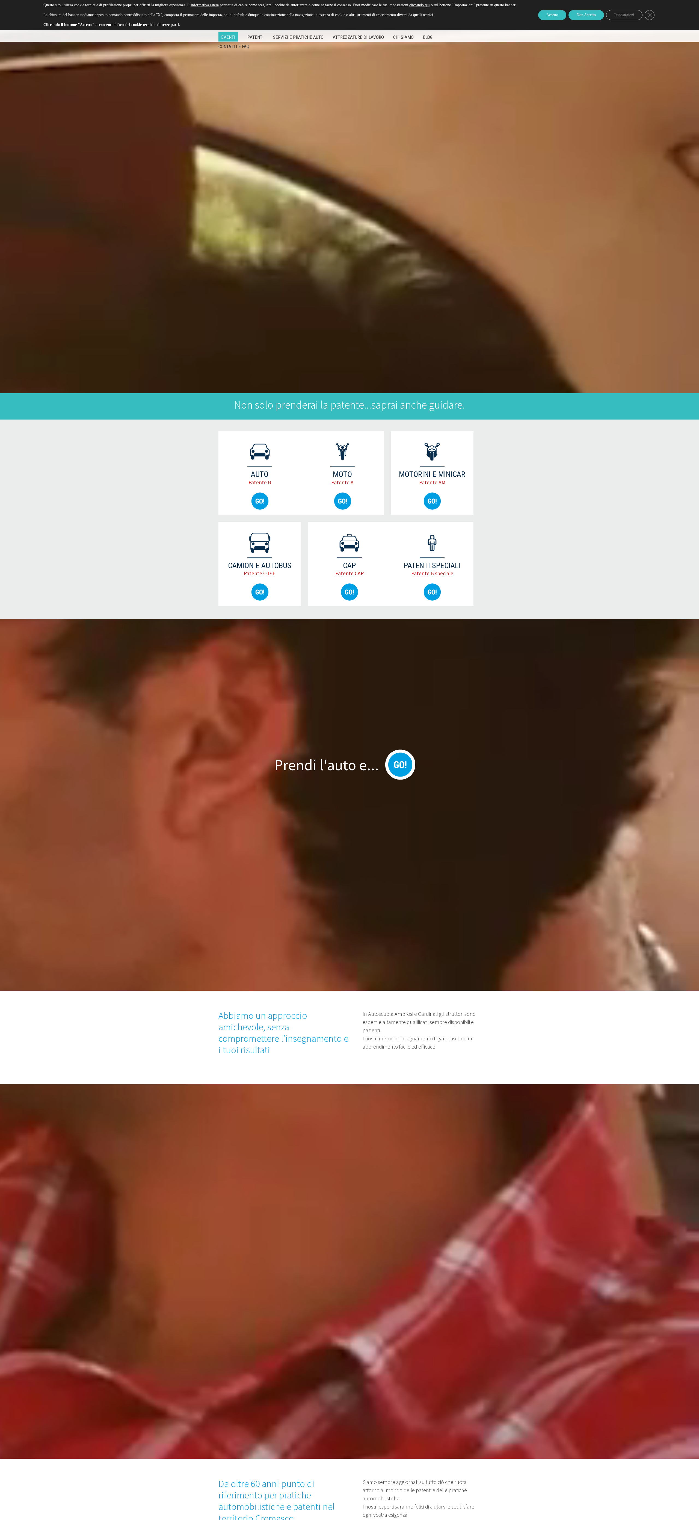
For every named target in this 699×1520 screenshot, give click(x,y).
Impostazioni (624, 15)
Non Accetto (586, 15)
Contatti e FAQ (233, 46)
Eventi (228, 37)
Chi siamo (403, 37)
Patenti (255, 37)
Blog (428, 37)
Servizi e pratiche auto (298, 37)
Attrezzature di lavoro (358, 37)
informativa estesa (205, 5)
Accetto (552, 15)
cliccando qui (419, 5)
